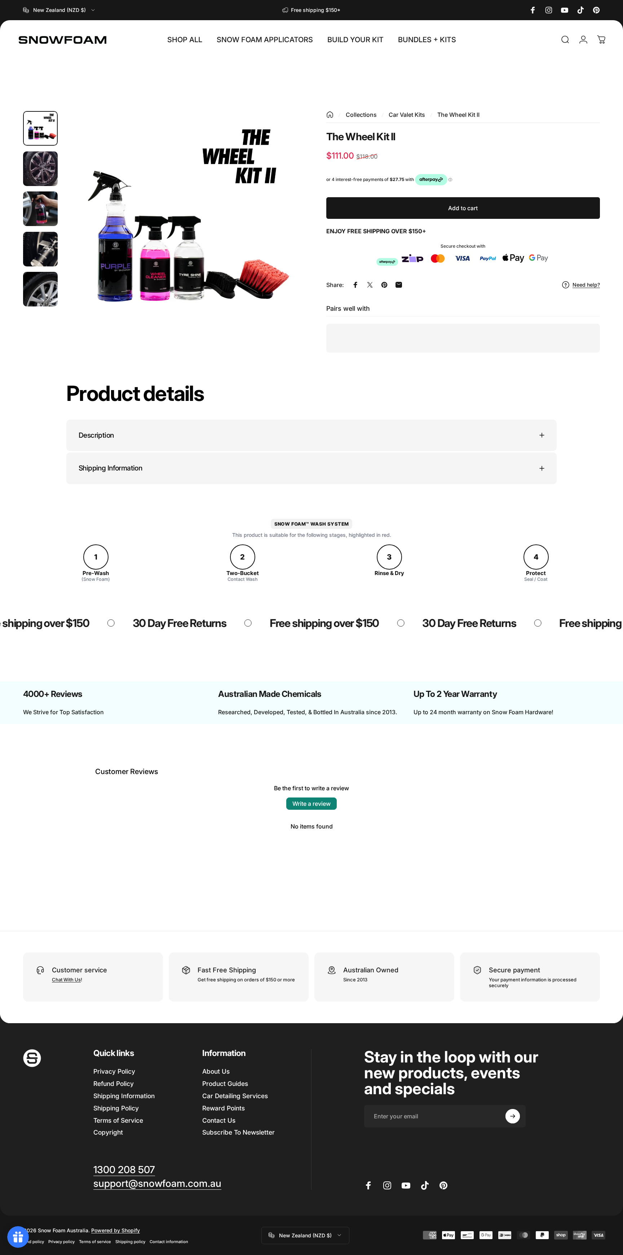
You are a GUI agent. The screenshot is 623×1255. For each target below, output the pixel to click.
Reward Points (223, 1108)
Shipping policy (130, 1241)
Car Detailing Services (235, 1095)
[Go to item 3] (40, 208)
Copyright (108, 1132)
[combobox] (59, 10)
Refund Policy (113, 1083)
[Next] (278, 243)
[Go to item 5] (40, 289)
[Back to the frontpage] (329, 114)
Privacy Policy (114, 1071)
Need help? (586, 285)
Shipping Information (124, 1095)
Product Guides (225, 1083)
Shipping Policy (116, 1108)
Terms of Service (118, 1120)
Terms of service (95, 1241)
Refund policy (30, 1241)
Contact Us (218, 1120)
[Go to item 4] (40, 249)
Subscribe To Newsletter (238, 1132)
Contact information (169, 1241)
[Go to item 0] (40, 128)
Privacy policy (61, 1241)
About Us (216, 1071)
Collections (361, 114)
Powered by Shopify (115, 1230)
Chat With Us (66, 979)
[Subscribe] (512, 1116)
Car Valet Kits (407, 114)
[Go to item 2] (40, 168)
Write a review (311, 803)
